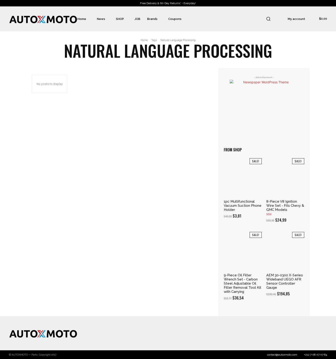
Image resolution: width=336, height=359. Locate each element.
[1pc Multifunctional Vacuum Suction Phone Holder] (243, 177)
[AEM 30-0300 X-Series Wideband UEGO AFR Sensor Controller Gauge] (285, 251)
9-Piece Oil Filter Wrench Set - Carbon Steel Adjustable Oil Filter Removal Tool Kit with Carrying (242, 283)
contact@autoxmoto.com (282, 354)
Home (144, 40)
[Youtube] (322, 333)
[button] (268, 18)
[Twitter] (304, 333)
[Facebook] (286, 333)
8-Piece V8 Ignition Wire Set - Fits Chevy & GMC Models (285, 205)
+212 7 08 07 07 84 (315, 354)
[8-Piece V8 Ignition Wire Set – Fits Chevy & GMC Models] (285, 177)
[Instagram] (295, 333)
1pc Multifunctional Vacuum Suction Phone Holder (242, 205)
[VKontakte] (313, 333)
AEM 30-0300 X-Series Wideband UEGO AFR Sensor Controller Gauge (284, 281)
